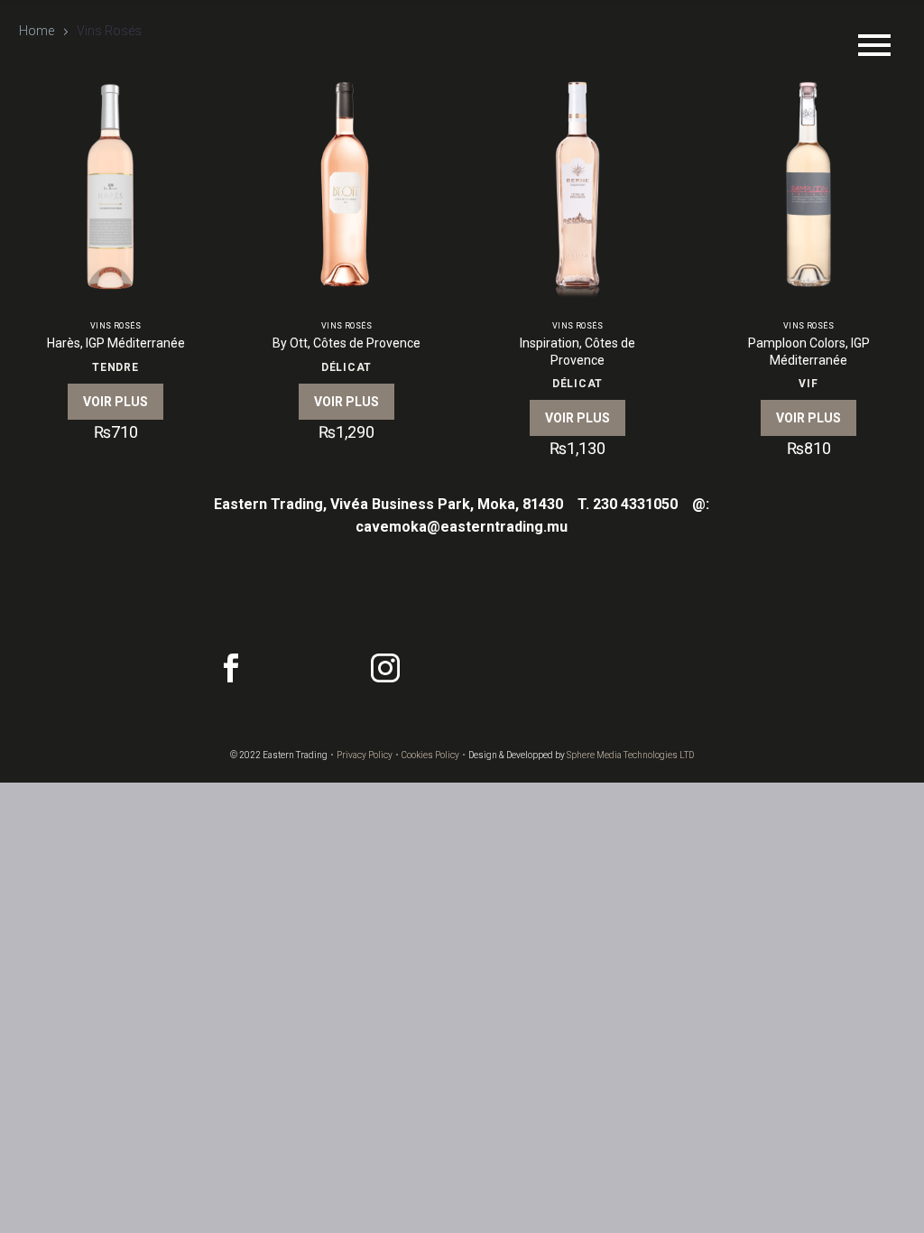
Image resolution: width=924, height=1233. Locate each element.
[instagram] (385, 668)
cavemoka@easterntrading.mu (462, 526)
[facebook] (231, 668)
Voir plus (115, 401)
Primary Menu (874, 45)
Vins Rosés (116, 325)
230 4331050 (635, 504)
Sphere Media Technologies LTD (630, 755)
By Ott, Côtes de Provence (346, 343)
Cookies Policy (430, 755)
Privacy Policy (365, 755)
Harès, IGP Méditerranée (116, 343)
